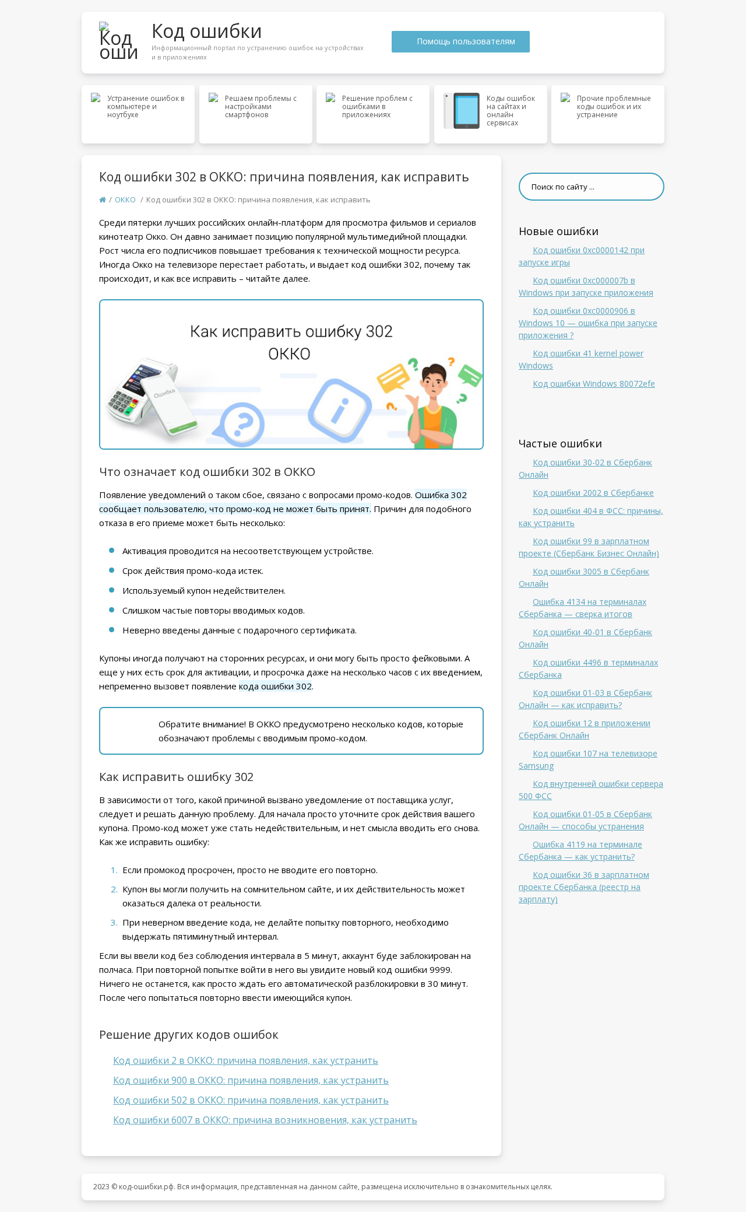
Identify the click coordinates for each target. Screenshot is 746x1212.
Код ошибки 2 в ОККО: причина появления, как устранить (245, 1060)
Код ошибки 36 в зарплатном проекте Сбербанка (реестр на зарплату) (584, 887)
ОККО (125, 199)
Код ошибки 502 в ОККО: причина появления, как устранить (251, 1100)
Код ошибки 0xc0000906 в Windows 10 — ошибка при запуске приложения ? (588, 323)
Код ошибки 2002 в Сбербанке (593, 492)
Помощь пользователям (466, 41)
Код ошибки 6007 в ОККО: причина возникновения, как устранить (265, 1119)
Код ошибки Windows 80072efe (594, 383)
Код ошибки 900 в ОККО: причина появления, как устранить (251, 1080)
